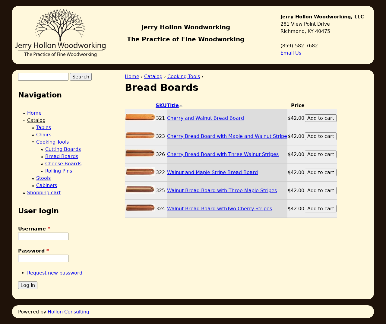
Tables (43, 127)
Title (173, 105)
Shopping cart (44, 192)
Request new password (54, 273)
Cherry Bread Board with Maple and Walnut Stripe (227, 136)
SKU (161, 105)
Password (33, 251)
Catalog (153, 76)
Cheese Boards (63, 164)
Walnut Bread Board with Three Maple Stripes (222, 190)
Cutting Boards (63, 149)
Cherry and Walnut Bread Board (205, 118)
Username (34, 229)
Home (132, 76)
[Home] (60, 31)
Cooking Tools (183, 76)
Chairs (43, 135)
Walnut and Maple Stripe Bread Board (212, 172)
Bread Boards (61, 156)
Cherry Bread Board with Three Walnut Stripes (223, 154)
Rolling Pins (58, 171)
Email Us (290, 53)
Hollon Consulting (68, 312)
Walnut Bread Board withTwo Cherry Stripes (219, 208)
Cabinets (46, 185)
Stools (43, 178)
